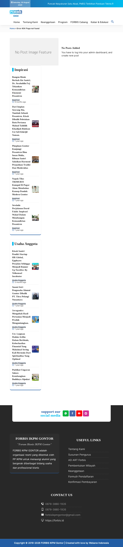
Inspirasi (16, 100)
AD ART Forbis (77, 460)
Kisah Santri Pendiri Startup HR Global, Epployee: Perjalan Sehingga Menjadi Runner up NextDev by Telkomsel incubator (21, 263)
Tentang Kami (30, 22)
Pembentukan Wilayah (81, 465)
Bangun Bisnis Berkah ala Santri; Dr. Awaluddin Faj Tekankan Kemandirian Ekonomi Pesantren (21, 86)
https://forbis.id (54, 520)
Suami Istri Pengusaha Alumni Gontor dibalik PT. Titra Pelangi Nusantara (21, 293)
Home (17, 22)
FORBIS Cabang (79, 22)
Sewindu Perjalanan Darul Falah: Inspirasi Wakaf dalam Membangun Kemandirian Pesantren (20, 214)
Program (63, 22)
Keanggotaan (48, 22)
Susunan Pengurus (79, 454)
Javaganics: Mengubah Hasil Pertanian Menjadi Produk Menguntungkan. (21, 316)
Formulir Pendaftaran (81, 476)
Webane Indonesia (99, 542)
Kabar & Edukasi (99, 22)
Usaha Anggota (19, 280)
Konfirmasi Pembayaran (82, 481)
